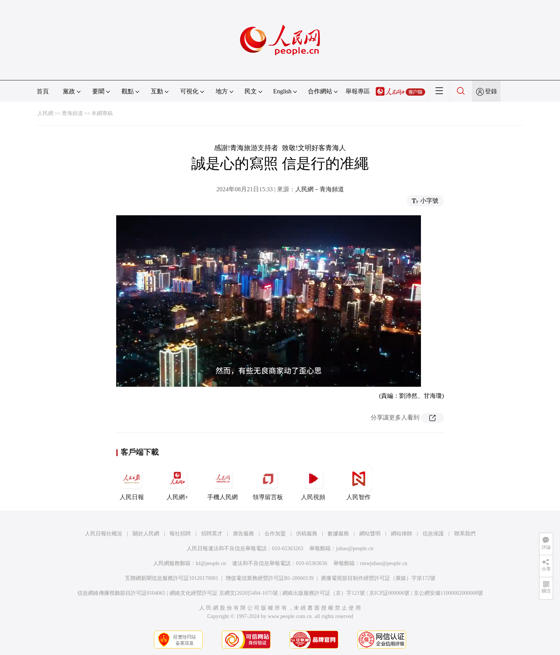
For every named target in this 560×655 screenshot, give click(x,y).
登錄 (491, 91)
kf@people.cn (211, 563)
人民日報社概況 (103, 533)
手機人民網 (222, 497)
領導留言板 (268, 497)
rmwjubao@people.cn (383, 563)
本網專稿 (102, 113)
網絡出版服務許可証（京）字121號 (323, 593)
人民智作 (358, 497)
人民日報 (132, 497)
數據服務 (338, 533)
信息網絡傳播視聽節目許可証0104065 (121, 593)
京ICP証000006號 (389, 593)
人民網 (45, 113)
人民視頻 (313, 497)
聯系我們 (464, 533)
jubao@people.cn (354, 548)
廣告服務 (243, 533)
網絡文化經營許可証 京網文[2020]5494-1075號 (224, 593)
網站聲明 (370, 533)
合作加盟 (275, 533)
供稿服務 (306, 533)
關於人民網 (146, 533)
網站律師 (401, 533)
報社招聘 (180, 533)
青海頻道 (72, 113)
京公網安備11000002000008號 (448, 593)
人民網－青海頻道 (319, 189)
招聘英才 (211, 533)
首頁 (43, 91)
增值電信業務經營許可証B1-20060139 (270, 578)
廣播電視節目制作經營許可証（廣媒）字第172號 (378, 578)
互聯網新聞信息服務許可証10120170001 (171, 578)
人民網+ (177, 497)
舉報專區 (358, 91)
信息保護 (433, 533)
